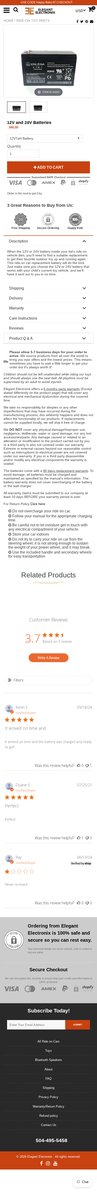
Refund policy (48, 1115)
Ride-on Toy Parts (32, 20)
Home (8, 20)
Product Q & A (21, 338)
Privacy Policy (48, 1097)
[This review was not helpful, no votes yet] (87, 837)
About (48, 1069)
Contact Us (48, 1125)
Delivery (16, 298)
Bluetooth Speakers (48, 1060)
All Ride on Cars (48, 1041)
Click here (37, 504)
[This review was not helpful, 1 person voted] (87, 765)
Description (18, 241)
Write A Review (48, 657)
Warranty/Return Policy (48, 1106)
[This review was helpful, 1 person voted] (78, 837)
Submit (77, 1024)
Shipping (16, 288)
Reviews (16, 328)
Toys (48, 1050)
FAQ (48, 1078)
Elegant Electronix (40, 1156)
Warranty (16, 308)
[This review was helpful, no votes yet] (78, 765)
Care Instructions (23, 318)
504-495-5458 (50, 1140)
